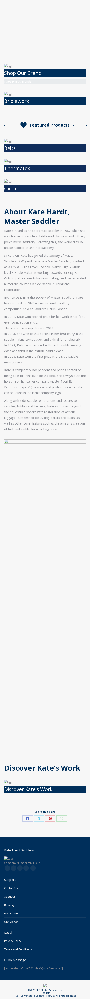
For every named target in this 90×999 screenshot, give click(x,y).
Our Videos (11, 922)
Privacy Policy (12, 941)
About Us (10, 896)
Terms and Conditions (18, 949)
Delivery (9, 905)
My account (11, 913)
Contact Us (11, 888)
